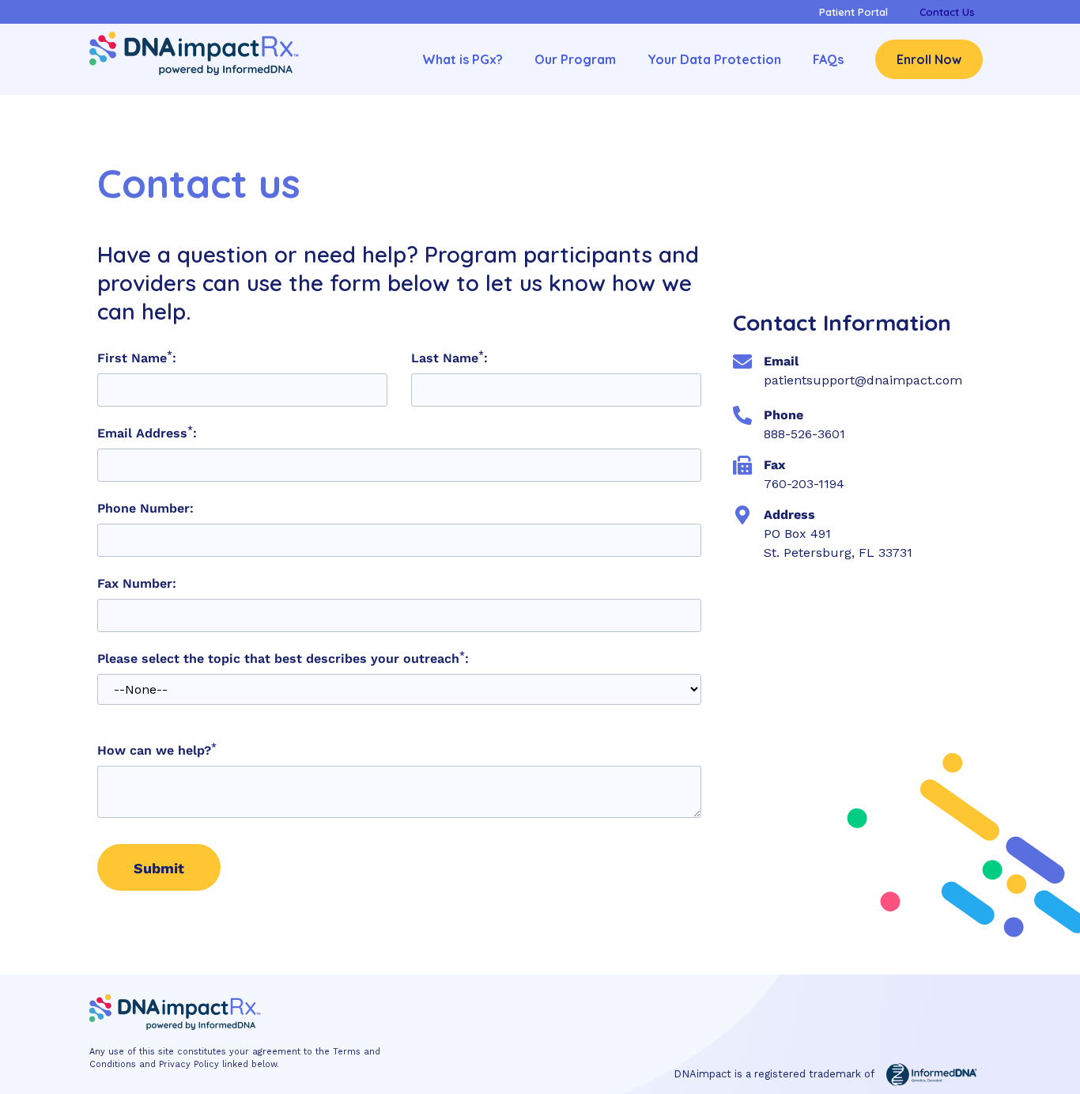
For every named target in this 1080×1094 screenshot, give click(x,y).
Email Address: (147, 433)
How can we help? (157, 750)
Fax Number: (136, 583)
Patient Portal (853, 12)
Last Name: (449, 358)
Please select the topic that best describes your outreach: (283, 659)
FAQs (828, 59)
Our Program (575, 59)
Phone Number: (145, 508)
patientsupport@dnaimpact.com (863, 380)
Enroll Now (929, 59)
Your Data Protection (714, 59)
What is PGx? (462, 59)
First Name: (136, 358)
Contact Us (947, 12)
